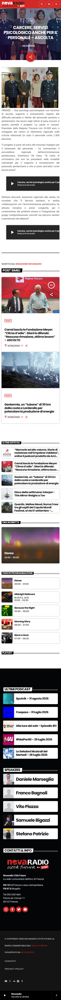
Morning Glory (22, 621)
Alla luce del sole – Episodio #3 (36, 726)
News (30, 20)
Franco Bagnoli (31, 793)
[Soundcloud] (14, 981)
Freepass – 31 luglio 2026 (32, 712)
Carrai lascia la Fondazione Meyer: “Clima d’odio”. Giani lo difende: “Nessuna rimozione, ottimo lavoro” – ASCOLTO (30, 334)
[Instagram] (6, 909)
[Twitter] (19, 909)
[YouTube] (6, 981)
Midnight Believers (24, 594)
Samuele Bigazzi (33, 820)
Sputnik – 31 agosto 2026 (32, 699)
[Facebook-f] (12, 909)
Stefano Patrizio (32, 834)
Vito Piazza (27, 807)
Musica (9, 544)
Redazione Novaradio (29, 263)
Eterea (9, 553)
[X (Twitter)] (10, 981)
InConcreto (27, 952)
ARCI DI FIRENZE (39, 945)
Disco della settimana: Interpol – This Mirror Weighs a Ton (34, 493)
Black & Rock (21, 635)
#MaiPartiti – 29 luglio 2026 (34, 740)
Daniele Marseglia (34, 779)
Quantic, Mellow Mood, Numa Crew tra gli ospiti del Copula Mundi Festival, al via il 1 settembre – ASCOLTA (36, 509)
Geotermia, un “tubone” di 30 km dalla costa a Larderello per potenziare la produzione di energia (29, 408)
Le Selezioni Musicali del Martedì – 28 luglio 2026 (31, 753)
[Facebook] (22, 981)
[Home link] (13, 4)
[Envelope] (25, 909)
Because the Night (24, 608)
